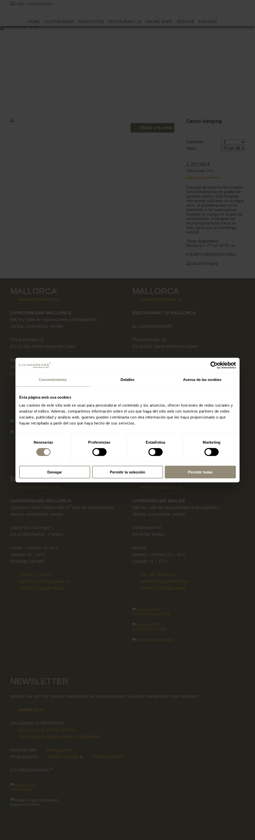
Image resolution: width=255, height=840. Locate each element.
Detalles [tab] (128, 379)
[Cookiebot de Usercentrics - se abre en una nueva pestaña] (214, 365)
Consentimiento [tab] (53, 379)
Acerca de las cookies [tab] (202, 379)
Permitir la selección (127, 472)
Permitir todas (200, 472)
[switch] (99, 452)
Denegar (54, 472)
